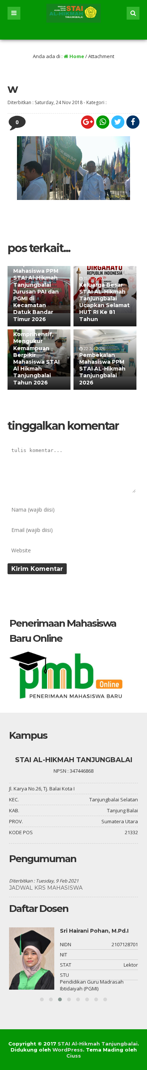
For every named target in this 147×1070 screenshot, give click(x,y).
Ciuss (73, 1056)
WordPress (67, 1050)
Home (76, 56)
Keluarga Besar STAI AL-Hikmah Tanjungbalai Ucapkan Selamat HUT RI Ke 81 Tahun (104, 302)
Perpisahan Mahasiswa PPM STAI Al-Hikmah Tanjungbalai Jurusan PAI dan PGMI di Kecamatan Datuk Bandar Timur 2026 (36, 292)
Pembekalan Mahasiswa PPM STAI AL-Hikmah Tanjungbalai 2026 (102, 369)
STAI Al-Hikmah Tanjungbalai (98, 1044)
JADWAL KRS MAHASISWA (46, 887)
